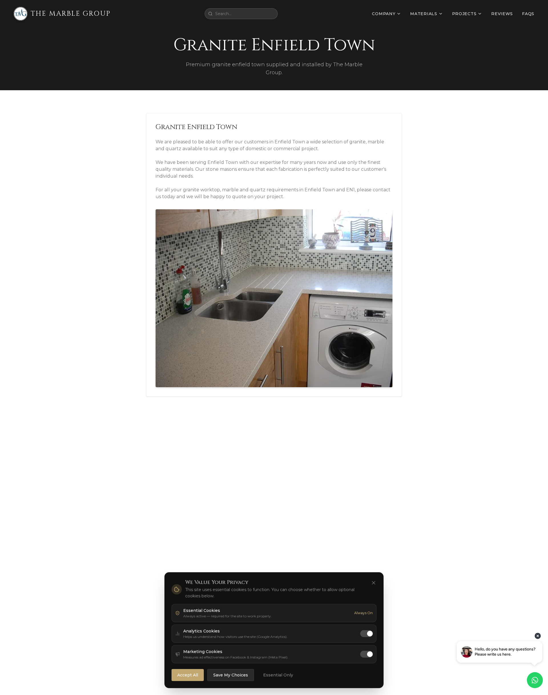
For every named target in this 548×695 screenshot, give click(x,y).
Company (383, 13)
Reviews (502, 13)
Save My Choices (230, 675)
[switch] (366, 633)
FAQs (528, 13)
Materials (423, 13)
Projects (464, 13)
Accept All (187, 675)
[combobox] (241, 13)
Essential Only (278, 675)
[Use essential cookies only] (373, 583)
